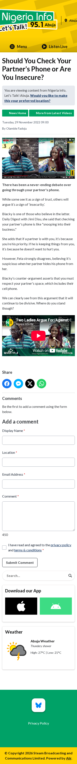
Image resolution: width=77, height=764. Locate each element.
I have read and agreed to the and (39, 547)
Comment (10, 496)
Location (9, 452)
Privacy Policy (38, 723)
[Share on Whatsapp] (41, 383)
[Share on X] (30, 383)
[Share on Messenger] (18, 383)
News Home (17, 113)
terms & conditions (28, 550)
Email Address (13, 474)
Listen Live (58, 46)
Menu (22, 46)
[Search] (70, 575)
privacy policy (61, 545)
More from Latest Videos (54, 113)
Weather (14, 631)
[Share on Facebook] (7, 383)
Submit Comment (20, 562)
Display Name (13, 430)
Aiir (68, 758)
